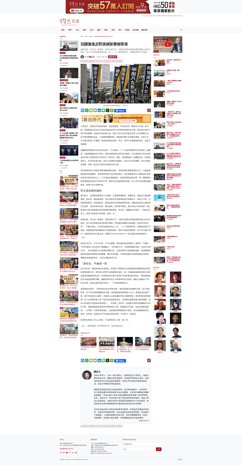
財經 (84, 30)
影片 (120, 30)
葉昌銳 (169, 73)
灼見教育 (62, 105)
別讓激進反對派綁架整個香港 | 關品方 (103, 36)
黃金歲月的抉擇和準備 (173, 226)
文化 (77, 30)
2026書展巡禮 (63, 80)
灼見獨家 (91, 61)
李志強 (169, 248)
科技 (113, 30)
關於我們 (145, 30)
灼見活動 (135, 30)
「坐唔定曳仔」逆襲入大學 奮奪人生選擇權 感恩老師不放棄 (174, 113)
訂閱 (158, 449)
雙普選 (120, 61)
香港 (90, 36)
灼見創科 (62, 157)
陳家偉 (169, 84)
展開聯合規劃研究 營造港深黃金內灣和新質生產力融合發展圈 (174, 175)
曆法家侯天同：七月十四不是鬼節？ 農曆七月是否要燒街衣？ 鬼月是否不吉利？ (69, 189)
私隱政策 (180, 459)
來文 (168, 209)
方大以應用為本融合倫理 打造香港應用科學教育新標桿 (69, 58)
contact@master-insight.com (103, 453)
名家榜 (127, 30)
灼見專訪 (62, 53)
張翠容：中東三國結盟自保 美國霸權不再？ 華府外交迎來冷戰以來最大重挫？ (69, 238)
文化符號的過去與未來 (173, 91)
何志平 (169, 93)
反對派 (107, 61)
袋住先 (114, 61)
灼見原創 (84, 61)
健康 (98, 30)
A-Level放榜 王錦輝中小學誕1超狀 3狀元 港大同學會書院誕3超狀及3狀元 (69, 135)
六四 (102, 61)
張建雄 (169, 228)
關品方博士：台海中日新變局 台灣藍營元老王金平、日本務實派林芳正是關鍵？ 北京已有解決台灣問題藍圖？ (174, 136)
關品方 (92, 57)
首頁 (82, 36)
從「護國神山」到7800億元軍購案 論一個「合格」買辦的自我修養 (124, 349)
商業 (105, 30)
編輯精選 (169, 179)
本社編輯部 (65, 63)
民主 (97, 61)
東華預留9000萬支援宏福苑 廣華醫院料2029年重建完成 (107, 349)
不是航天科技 (171, 247)
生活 (91, 30)
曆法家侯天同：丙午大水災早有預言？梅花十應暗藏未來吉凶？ (69, 288)
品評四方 (113, 57)
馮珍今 (169, 63)
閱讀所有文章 (144, 421)
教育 (69, 30)
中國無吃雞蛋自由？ (172, 236)
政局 (62, 30)
